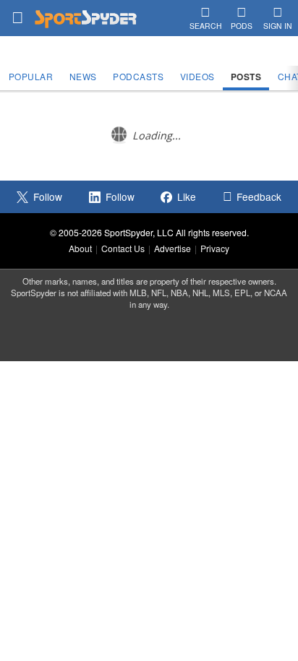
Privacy (214, 248)
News (83, 76)
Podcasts (138, 76)
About (80, 248)
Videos (197, 76)
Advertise (172, 248)
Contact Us (123, 248)
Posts (246, 76)
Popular (31, 76)
